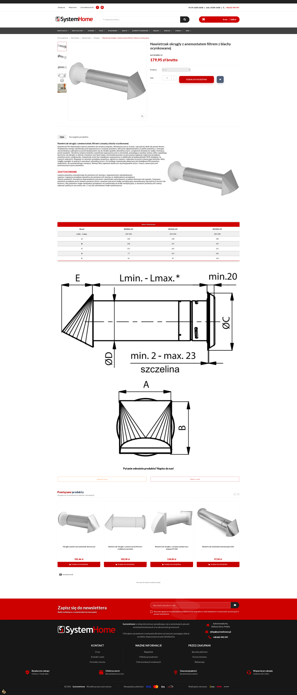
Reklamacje (200, 662)
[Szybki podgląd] (97, 504)
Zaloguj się (61, 7)
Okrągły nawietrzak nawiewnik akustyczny (79, 547)
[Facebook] (97, 7)
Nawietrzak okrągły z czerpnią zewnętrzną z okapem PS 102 (171, 548)
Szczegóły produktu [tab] (78, 137)
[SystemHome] (74, 19)
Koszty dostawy (199, 657)
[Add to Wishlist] (220, 79)
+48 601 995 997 (232, 7)
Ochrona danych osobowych (148, 662)
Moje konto (73, 7)
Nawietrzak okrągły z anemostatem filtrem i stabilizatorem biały (125, 548)
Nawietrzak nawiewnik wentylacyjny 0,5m (218, 547)
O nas (97, 652)
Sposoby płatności (199, 652)
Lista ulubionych (87, 7)
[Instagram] (102, 7)
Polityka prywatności (148, 657)
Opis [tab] (62, 137)
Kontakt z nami (97, 657)
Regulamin (148, 652)
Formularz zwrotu (97, 662)
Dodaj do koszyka (196, 79)
